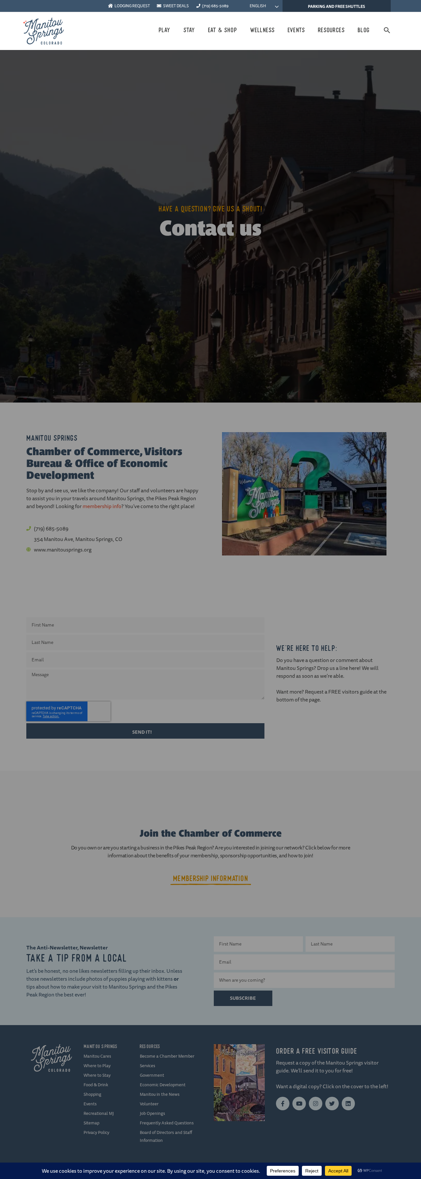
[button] (387, 30)
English (257, 6)
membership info (102, 506)
